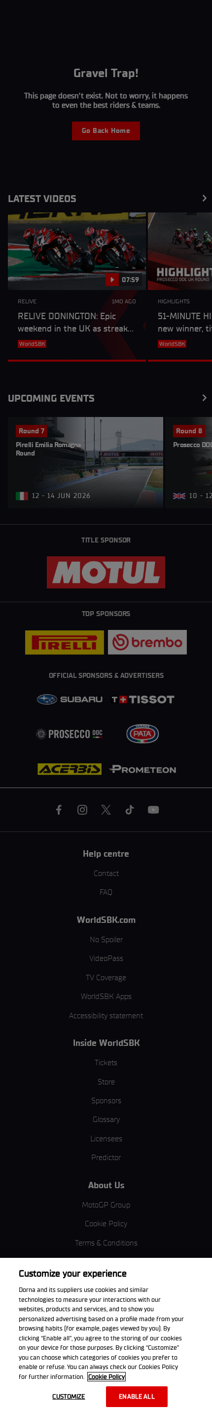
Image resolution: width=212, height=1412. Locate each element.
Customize (68, 1396)
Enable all (136, 1396)
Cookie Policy (106, 1376)
